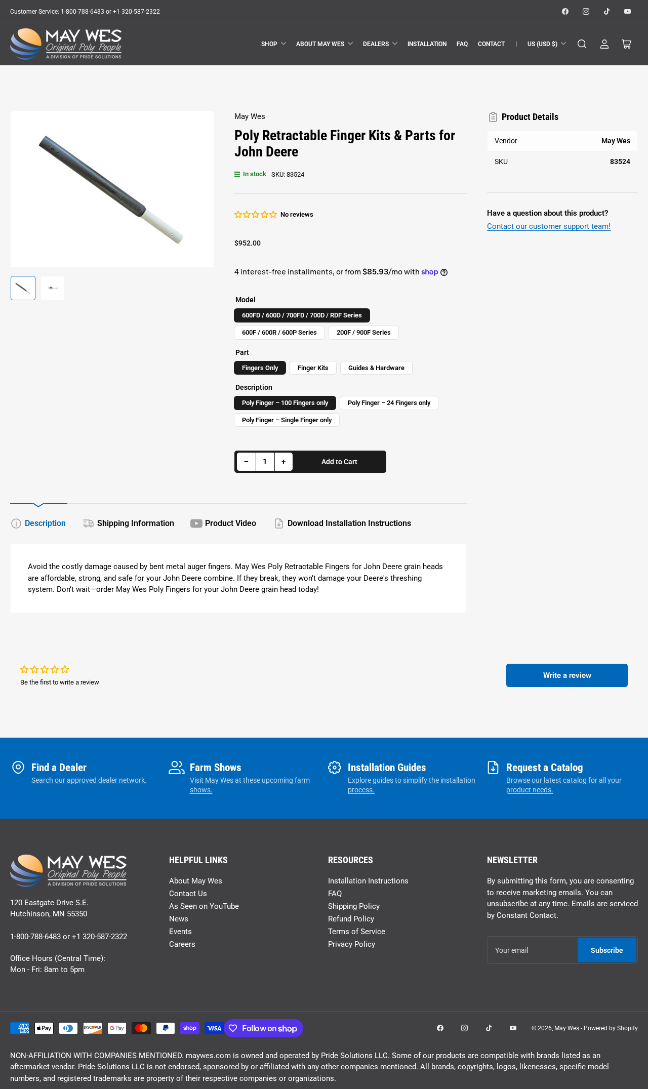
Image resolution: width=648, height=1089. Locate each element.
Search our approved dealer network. (89, 780)
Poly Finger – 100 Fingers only (285, 403)
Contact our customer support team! (549, 226)
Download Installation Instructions (349, 523)
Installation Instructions (368, 880)
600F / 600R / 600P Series (279, 332)
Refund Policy (351, 918)
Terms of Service (356, 931)
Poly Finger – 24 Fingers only (389, 403)
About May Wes (320, 44)
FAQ (462, 44)
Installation (427, 44)
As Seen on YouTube (204, 906)
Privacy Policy (351, 944)
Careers (182, 944)
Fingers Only (260, 368)
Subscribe (607, 950)
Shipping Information (135, 523)
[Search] (582, 44)
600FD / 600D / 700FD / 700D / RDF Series (302, 315)
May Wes (249, 116)
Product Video (230, 523)
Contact (491, 44)
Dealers (376, 44)
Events (180, 931)
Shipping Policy (354, 906)
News (178, 918)
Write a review (567, 675)
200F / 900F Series (364, 332)
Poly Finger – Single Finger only (287, 420)
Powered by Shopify (611, 1028)
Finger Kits (313, 368)
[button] (256, 214)
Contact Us (188, 893)
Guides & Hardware (376, 368)
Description (45, 523)
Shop (269, 44)
